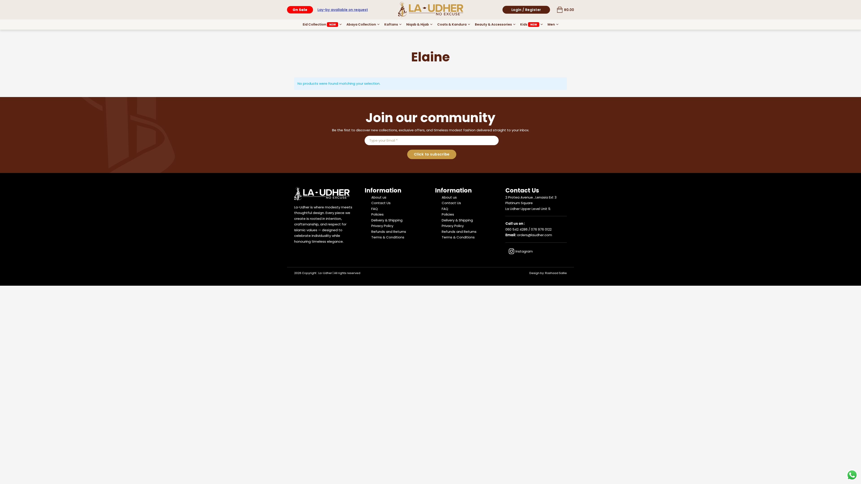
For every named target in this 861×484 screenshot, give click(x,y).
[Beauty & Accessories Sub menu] (514, 24)
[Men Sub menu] (557, 24)
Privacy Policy (382, 225)
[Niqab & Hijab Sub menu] (431, 24)
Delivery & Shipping (386, 220)
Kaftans (391, 24)
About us (378, 197)
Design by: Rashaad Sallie (548, 273)
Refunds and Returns (388, 231)
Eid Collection (319, 24)
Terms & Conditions (387, 237)
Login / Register (526, 9)
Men (551, 24)
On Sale (300, 9)
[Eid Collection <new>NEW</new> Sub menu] (340, 24)
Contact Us (381, 203)
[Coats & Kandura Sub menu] (468, 24)
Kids (528, 24)
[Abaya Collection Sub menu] (378, 24)
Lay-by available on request (342, 9)
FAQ (374, 208)
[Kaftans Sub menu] (400, 24)
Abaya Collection (361, 24)
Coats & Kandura (452, 24)
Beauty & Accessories (493, 24)
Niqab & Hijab (417, 24)
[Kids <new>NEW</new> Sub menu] (541, 24)
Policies (377, 214)
